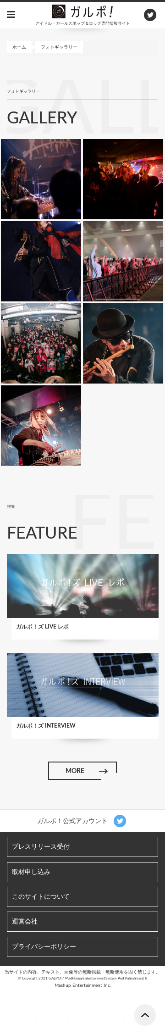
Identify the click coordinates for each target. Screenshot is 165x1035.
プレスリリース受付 (41, 847)
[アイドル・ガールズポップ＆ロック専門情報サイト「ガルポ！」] (82, 11)
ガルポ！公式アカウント (73, 821)
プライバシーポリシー (44, 947)
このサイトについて (41, 897)
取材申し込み (31, 872)
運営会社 (25, 921)
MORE (75, 771)
